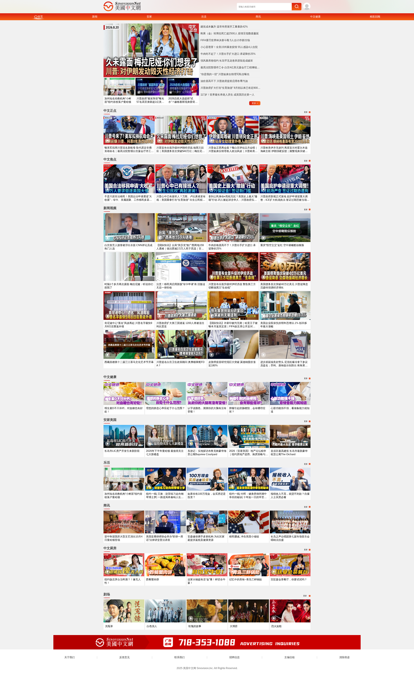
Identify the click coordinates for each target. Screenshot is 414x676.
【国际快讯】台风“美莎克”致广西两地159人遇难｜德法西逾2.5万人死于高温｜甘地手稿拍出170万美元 (180, 248)
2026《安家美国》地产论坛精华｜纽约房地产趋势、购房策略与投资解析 (248, 454)
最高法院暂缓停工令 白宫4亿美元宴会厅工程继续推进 (230, 67)
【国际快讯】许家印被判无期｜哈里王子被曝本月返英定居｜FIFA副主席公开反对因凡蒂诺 (233, 326)
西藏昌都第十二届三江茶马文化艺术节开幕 (129, 362)
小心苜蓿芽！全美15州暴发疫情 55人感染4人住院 (229, 47)
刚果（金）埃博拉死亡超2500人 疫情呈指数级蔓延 (230, 33)
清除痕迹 (344, 657)
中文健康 (315, 16)
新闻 (94, 16)
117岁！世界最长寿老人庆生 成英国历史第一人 (227, 94)
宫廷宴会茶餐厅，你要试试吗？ (289, 579)
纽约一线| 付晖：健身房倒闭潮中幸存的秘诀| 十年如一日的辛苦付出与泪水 (248, 497)
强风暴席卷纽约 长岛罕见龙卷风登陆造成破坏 (227, 60)
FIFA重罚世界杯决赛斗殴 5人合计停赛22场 (225, 40)
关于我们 (69, 657)
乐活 (203, 16)
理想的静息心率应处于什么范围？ (165, 408)
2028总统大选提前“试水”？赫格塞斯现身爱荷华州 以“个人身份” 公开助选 (183, 102)
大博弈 (234, 626)
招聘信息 (234, 657)
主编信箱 (289, 657)
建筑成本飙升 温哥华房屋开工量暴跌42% (224, 26)
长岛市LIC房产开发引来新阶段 (122, 451)
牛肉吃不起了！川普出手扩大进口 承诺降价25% (228, 53)
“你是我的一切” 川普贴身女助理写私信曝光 (225, 74)
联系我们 (179, 657)
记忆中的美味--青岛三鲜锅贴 (245, 579)
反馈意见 (124, 657)
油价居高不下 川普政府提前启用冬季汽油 (224, 81)
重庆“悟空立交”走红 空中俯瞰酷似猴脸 (282, 245)
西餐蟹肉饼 (152, 579)
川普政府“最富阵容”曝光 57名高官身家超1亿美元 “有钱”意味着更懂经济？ (150, 102)
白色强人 (152, 626)
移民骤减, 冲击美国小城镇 (244, 536)
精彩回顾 (375, 16)
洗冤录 (109, 626)
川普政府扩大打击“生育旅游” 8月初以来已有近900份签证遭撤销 (230, 87)
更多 (255, 103)
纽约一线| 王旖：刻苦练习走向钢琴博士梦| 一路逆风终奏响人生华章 (165, 497)
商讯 (258, 16)
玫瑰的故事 (194, 626)
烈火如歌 (276, 626)
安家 (149, 16)
